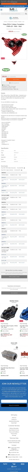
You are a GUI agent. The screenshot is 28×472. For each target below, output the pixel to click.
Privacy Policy (14, 433)
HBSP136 (4, 177)
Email (20, 174)
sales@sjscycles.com (15, 454)
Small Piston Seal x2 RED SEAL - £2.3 (5, 238)
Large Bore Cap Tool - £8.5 (5, 257)
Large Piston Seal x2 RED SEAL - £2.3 (5, 186)
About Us (14, 417)
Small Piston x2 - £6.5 (5, 244)
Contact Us (14, 419)
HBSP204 (4, 190)
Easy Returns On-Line (14, 430)
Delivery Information (14, 428)
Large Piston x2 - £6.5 (5, 180)
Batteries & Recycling (14, 421)
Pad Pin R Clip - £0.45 (5, 225)
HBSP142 (4, 212)
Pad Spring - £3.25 (4, 215)
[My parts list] (17, 305)
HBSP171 (4, 222)
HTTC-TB (4, 260)
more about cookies (14, 1)
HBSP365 (4, 183)
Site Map (14, 435)
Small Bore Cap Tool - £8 (5, 263)
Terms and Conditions (14, 432)
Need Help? (14, 423)
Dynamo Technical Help (14, 442)
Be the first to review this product (14, 29)
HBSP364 (4, 234)
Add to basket (21, 179)
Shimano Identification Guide (14, 441)
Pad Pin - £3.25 (5, 192)
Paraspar (16, 471)
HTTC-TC (4, 254)
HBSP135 (4, 241)
